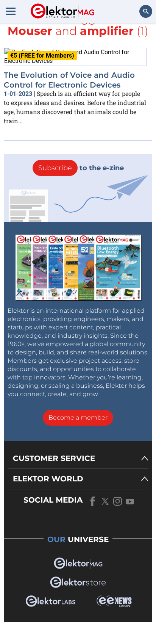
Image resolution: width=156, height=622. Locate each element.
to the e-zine (81, 168)
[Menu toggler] (10, 11)
